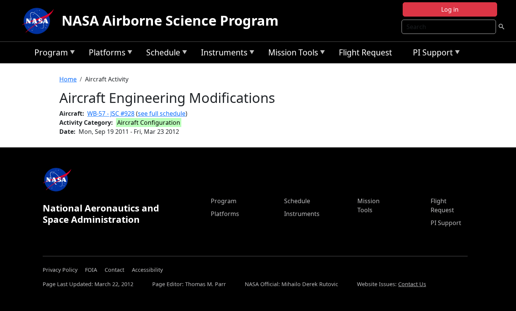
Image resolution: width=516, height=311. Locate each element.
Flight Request (365, 52)
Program (49, 53)
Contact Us (412, 284)
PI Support (431, 53)
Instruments (222, 53)
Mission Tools (291, 53)
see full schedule (161, 113)
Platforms (105, 53)
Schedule (161, 53)
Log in (450, 9)
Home (68, 79)
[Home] (40, 21)
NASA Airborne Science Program (170, 20)
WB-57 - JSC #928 (110, 113)
